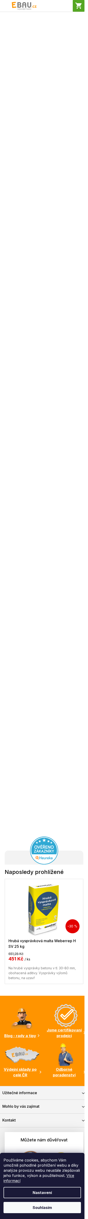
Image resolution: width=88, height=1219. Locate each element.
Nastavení (42, 1192)
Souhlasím (42, 1207)
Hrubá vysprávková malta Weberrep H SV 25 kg (42, 943)
